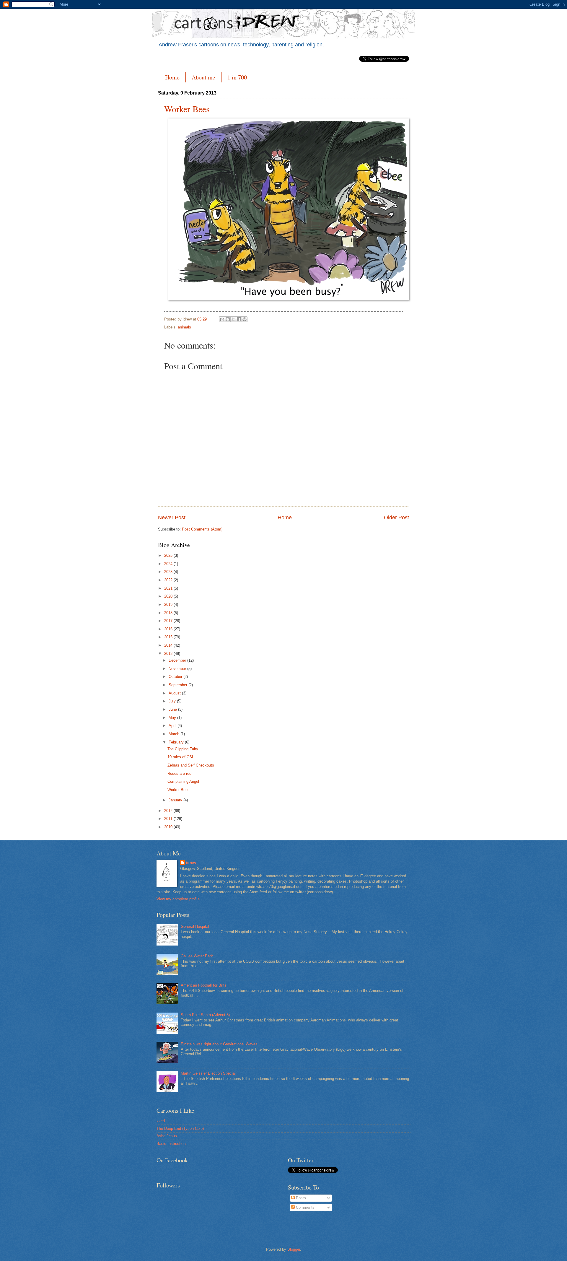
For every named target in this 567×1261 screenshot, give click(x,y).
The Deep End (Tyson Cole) (180, 1128)
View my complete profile (178, 899)
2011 (169, 818)
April (173, 725)
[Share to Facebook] (239, 319)
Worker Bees (187, 109)
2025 (169, 555)
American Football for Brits (204, 985)
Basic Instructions (172, 1143)
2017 (169, 621)
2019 (169, 604)
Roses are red (179, 773)
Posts (300, 1198)
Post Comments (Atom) (202, 529)
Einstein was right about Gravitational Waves (219, 1044)
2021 (169, 588)
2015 (169, 637)
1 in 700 (237, 77)
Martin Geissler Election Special (208, 1073)
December (178, 660)
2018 (169, 613)
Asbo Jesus (167, 1136)
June (173, 709)
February (177, 742)
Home (172, 77)
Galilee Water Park (197, 956)
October (176, 676)
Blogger (293, 1249)
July (173, 701)
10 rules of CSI (180, 757)
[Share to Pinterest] (244, 319)
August (175, 693)
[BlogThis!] (228, 319)
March (174, 734)
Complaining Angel (183, 781)
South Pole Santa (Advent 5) (205, 1015)
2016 (169, 629)
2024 (169, 564)
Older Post (396, 517)
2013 (169, 653)
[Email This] (222, 319)
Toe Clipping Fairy (182, 749)
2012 (169, 810)
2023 (169, 572)
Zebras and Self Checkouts (190, 765)
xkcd (161, 1121)
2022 (169, 580)
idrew (191, 862)
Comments (305, 1207)
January (176, 800)
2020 (169, 596)
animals (184, 327)
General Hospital (195, 926)
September (178, 685)
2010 (169, 827)
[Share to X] (233, 319)
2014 (169, 645)
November (178, 668)
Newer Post (171, 517)
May (173, 717)
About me (203, 77)
